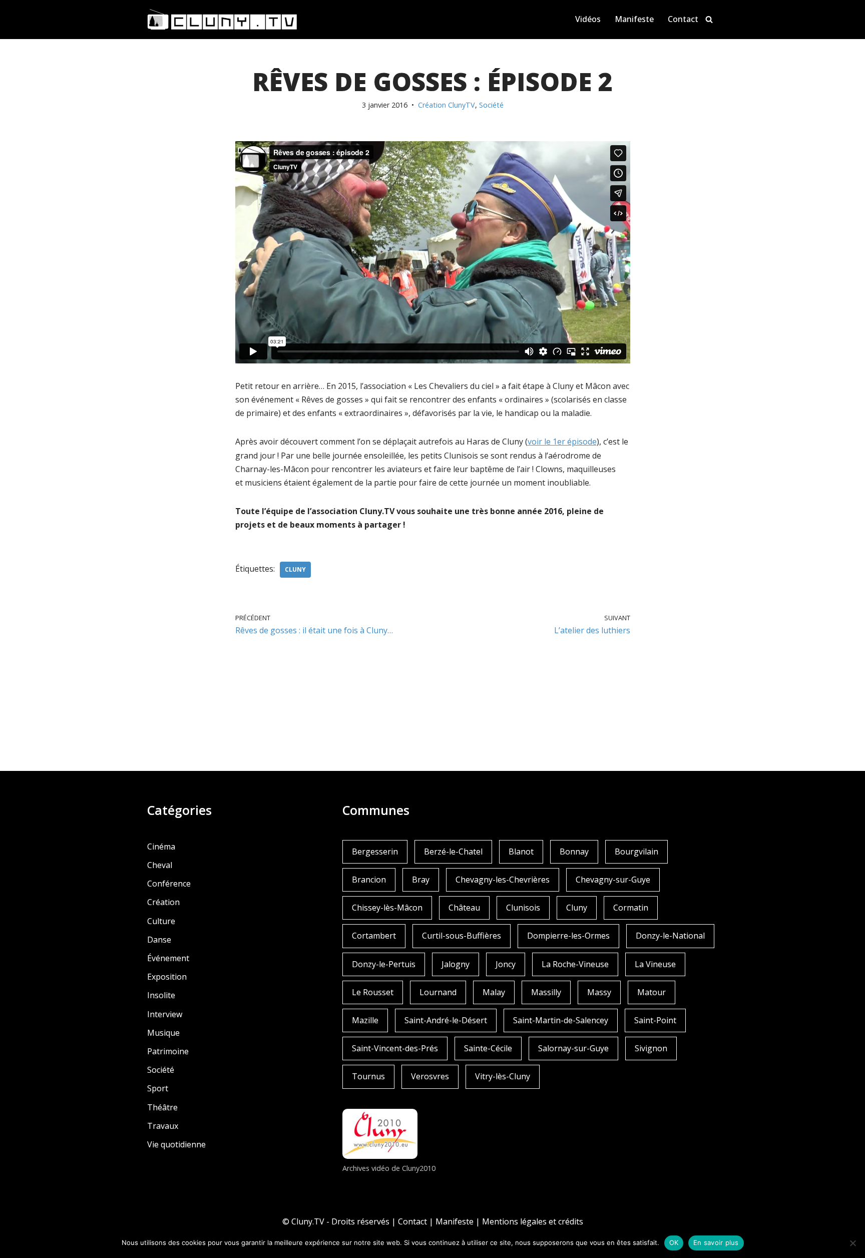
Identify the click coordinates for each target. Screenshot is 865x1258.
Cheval (159, 865)
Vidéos (588, 19)
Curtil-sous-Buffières (461, 935)
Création (163, 902)
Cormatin (630, 907)
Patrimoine (168, 1051)
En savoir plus (716, 1242)
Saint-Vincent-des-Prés (395, 1048)
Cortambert (374, 935)
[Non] (852, 1243)
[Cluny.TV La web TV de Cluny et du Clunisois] (222, 19)
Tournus (368, 1076)
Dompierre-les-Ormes (568, 935)
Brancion (369, 879)
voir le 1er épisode (562, 441)
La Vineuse (655, 964)
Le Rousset (372, 992)
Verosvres (430, 1076)
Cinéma (161, 846)
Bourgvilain (636, 851)
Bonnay (574, 851)
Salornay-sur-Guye (573, 1048)
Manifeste (634, 19)
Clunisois (523, 907)
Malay (494, 992)
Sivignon (651, 1048)
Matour (651, 992)
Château (464, 907)
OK (674, 1242)
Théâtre (162, 1107)
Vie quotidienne (176, 1144)
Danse (159, 939)
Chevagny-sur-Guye (613, 879)
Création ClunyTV (446, 105)
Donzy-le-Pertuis (383, 964)
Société (491, 105)
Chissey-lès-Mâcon (387, 907)
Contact (683, 19)
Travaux (162, 1125)
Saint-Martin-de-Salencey (560, 1020)
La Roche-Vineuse (575, 964)
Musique (163, 1032)
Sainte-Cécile (488, 1048)
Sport (157, 1088)
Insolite (161, 995)
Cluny (295, 569)
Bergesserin (375, 851)
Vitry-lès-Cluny (502, 1076)
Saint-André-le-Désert (445, 1020)
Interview (164, 1014)
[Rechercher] (709, 19)
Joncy (506, 964)
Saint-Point (655, 1020)
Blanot (521, 851)
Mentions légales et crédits (532, 1221)
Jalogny (456, 964)
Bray (420, 879)
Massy (599, 992)
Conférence (169, 883)
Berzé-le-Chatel (453, 851)
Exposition (167, 976)
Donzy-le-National (670, 935)
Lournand (438, 992)
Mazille (365, 1020)
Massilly (546, 992)
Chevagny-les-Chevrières (503, 879)
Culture (161, 921)
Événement (168, 958)
